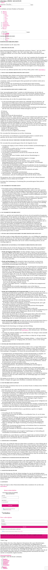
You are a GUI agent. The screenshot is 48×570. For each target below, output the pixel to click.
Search (32, 4)
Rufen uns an (3, 538)
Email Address (4, 500)
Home (1, 38)
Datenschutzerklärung (5, 555)
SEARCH (28, 32)
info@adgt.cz (42, 69)
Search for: (3, 4)
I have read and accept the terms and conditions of (9, 509)
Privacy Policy (9, 509)
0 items (5, 33)
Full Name (3, 495)
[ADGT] (2, 2)
